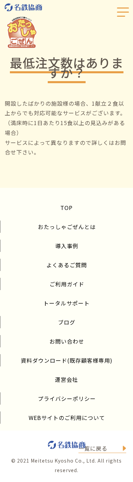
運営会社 (66, 379)
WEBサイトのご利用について (67, 417)
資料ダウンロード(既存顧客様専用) (67, 360)
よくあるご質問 (66, 265)
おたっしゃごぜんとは (67, 227)
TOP (66, 208)
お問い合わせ (66, 341)
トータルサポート (66, 303)
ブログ (66, 322)
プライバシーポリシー (67, 398)
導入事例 (66, 246)
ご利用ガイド (66, 284)
